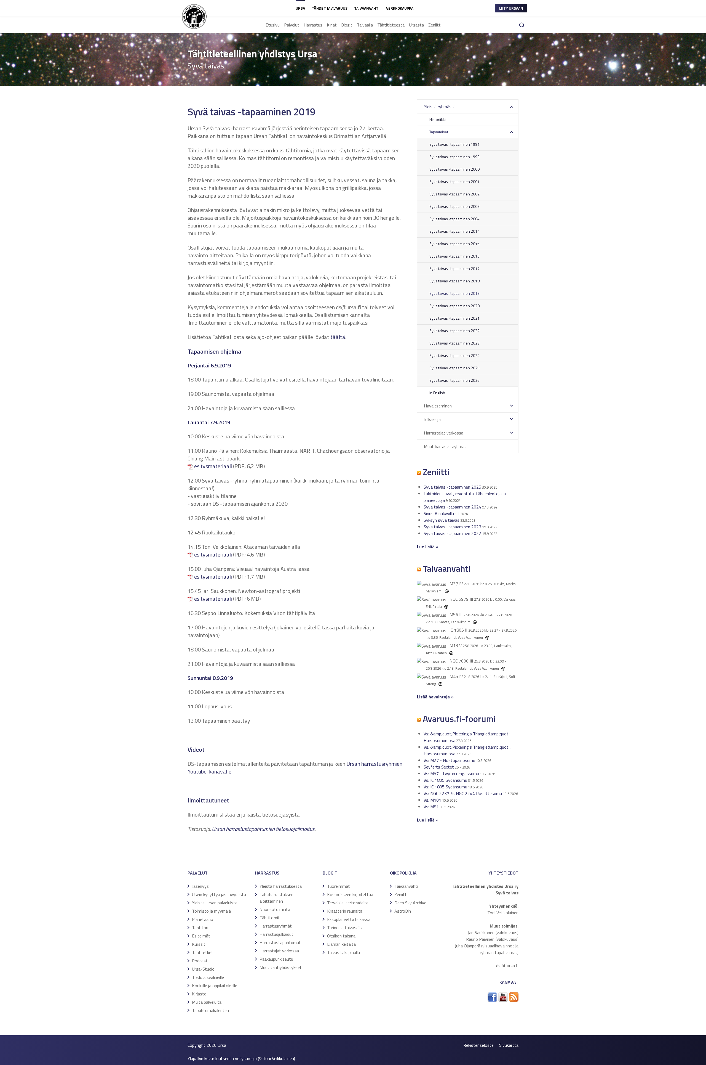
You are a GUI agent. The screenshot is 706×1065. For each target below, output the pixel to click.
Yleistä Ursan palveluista (214, 902)
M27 (454, 583)
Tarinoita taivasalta (345, 927)
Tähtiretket (202, 952)
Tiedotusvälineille (208, 977)
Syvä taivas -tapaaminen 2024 (454, 355)
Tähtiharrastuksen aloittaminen (276, 897)
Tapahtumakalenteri (210, 1010)
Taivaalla (365, 25)
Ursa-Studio (203, 969)
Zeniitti (435, 25)
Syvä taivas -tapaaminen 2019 (454, 293)
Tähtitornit (202, 927)
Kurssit (198, 944)
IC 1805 (457, 630)
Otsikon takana (341, 935)
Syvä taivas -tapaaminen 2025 (454, 368)
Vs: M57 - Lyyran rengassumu (451, 773)
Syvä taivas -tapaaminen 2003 (454, 206)
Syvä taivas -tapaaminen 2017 (454, 268)
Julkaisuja (432, 419)
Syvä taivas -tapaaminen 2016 (454, 256)
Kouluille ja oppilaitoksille (214, 985)
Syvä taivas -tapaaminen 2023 (454, 343)
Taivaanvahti (366, 8)
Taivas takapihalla (343, 952)
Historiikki (437, 119)
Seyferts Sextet (439, 767)
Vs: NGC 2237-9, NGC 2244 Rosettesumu (463, 793)
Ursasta (416, 25)
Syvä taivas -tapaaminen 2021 (454, 318)
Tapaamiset (438, 132)
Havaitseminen (438, 405)
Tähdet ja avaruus (329, 8)
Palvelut (291, 25)
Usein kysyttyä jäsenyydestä (219, 894)
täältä (337, 337)
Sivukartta (508, 1045)
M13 (454, 645)
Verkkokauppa (399, 8)
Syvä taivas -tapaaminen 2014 (454, 231)
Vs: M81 (431, 806)
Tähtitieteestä (391, 25)
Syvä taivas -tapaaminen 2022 (454, 330)
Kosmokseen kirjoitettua (350, 894)
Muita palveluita (206, 1002)
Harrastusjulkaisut (276, 934)
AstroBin (402, 911)
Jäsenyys (200, 886)
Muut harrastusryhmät (445, 446)
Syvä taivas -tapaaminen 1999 (454, 157)
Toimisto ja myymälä (211, 911)
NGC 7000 (459, 661)
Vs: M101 (432, 800)
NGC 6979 (459, 599)
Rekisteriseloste (478, 1045)
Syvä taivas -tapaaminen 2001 (454, 181)
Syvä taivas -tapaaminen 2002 (454, 194)
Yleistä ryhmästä (440, 106)
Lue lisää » (427, 820)
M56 (454, 614)
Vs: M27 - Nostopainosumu (449, 760)
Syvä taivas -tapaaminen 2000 (454, 169)
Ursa (300, 8)
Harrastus (313, 25)
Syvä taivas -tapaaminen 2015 (454, 244)
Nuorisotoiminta (275, 909)
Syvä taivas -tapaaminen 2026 (454, 380)
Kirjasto (199, 993)
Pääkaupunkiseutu (276, 959)
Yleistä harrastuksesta (281, 886)
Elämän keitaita (341, 944)
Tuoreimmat (338, 886)
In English (437, 393)
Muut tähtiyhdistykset (281, 967)
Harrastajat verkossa (443, 433)
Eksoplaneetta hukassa (348, 919)
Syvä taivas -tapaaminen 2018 (454, 281)
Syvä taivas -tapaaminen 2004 (454, 219)
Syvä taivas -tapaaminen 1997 (454, 144)
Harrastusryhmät (276, 926)
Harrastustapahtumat (280, 942)
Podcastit (201, 960)
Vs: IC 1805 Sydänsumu (445, 780)
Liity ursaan (511, 8)
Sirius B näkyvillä (439, 513)
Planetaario (202, 919)
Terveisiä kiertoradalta (347, 902)
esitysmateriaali (213, 466)
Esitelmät (201, 935)
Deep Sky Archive (410, 902)
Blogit (346, 25)
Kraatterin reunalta (344, 911)
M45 (454, 676)
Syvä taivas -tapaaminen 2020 (454, 306)
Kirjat (332, 25)
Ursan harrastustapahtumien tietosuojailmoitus (263, 829)
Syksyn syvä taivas (441, 520)
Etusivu (273, 25)
